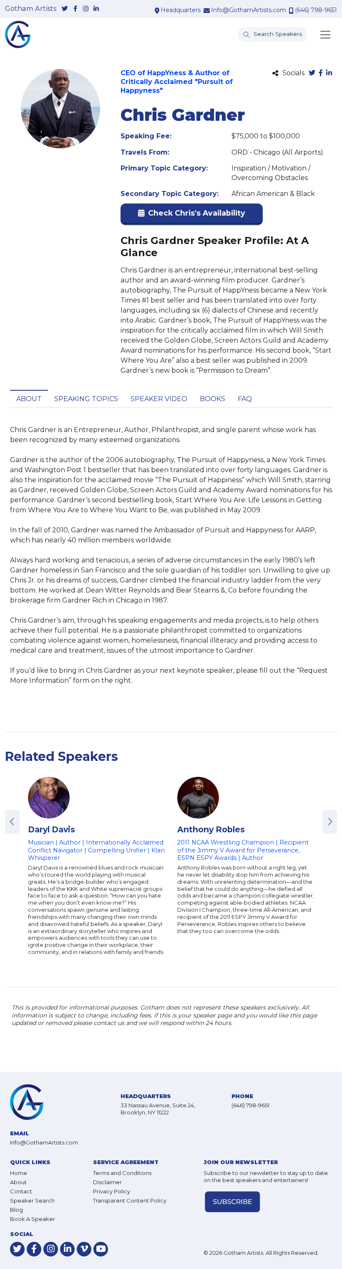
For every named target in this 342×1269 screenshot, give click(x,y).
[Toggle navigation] (325, 34)
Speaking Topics (86, 399)
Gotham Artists (30, 9)
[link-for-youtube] (100, 1249)
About (29, 399)
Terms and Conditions (122, 1173)
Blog (16, 1209)
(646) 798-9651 (316, 10)
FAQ (245, 399)
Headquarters (181, 10)
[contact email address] (207, 10)
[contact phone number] (291, 10)
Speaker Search (32, 1200)
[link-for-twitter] (65, 9)
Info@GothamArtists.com (248, 10)
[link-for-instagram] (85, 9)
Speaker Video (159, 399)
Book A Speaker (32, 1219)
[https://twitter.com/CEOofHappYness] (312, 73)
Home (18, 1173)
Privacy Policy (111, 1191)
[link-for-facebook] (75, 9)
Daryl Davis (51, 829)
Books (212, 399)
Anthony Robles (211, 829)
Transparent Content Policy (129, 1200)
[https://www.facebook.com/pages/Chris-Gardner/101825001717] (321, 73)
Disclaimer (107, 1182)
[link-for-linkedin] (96, 9)
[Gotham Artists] (17, 34)
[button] (192, 215)
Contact (21, 1191)
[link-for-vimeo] (84, 1249)
